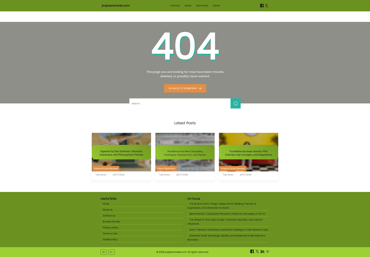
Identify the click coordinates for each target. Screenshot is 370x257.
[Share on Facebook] (262, 5)
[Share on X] (258, 252)
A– (111, 252)
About (188, 5)
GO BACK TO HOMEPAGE (183, 88)
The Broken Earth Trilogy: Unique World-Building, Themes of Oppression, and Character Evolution (221, 205)
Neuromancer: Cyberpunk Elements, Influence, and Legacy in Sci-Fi (227, 213)
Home (216, 5)
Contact (175, 5)
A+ (103, 252)
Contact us (108, 215)
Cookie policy (110, 239)
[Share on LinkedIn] (263, 252)
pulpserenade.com (116, 5)
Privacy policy (110, 227)
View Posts (202, 5)
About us (107, 209)
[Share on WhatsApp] (267, 252)
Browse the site (111, 221)
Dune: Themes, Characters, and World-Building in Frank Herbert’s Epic (228, 229)
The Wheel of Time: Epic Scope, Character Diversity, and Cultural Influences (224, 221)
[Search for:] (185, 103)
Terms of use (109, 233)
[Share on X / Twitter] (266, 5)
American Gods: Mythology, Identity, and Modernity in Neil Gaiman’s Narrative (226, 237)
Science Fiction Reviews (106, 168)
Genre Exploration (166, 168)
